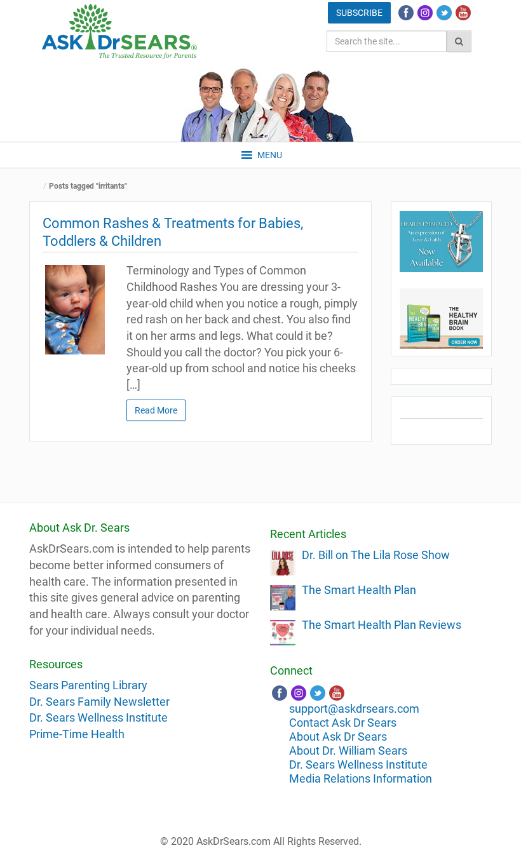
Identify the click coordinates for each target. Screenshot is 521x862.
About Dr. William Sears (348, 750)
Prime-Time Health (77, 734)
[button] (269, 155)
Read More (156, 410)
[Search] (459, 41)
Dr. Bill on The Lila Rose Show (376, 555)
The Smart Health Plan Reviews (381, 624)
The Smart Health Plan (359, 589)
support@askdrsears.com (354, 708)
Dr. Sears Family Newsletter (99, 701)
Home (39, 186)
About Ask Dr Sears (338, 736)
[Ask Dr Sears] (119, 31)
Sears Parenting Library (88, 685)
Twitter (444, 12)
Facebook (406, 12)
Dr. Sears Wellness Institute (98, 717)
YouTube (463, 12)
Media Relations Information (360, 778)
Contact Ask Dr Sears (342, 722)
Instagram (425, 12)
